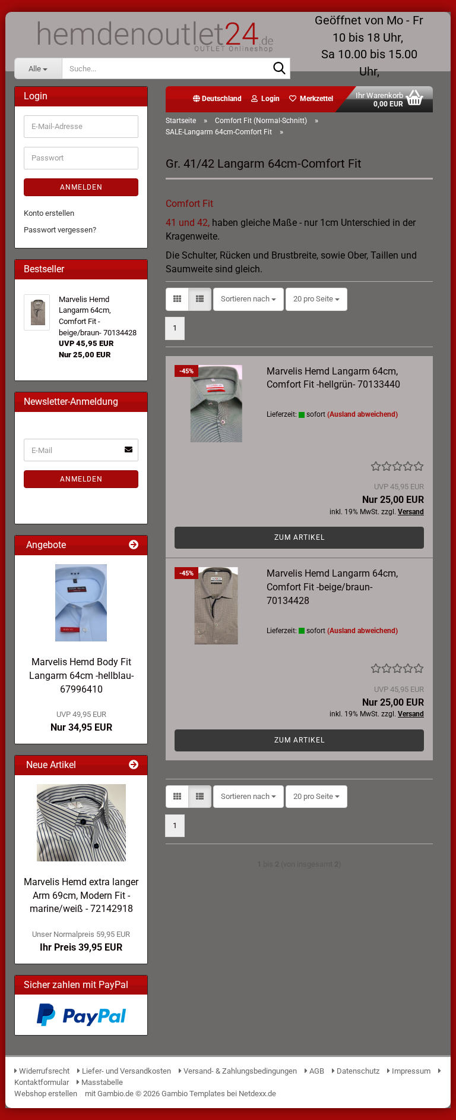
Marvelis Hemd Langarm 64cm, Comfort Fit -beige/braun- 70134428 (332, 587)
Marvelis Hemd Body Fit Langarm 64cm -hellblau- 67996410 (81, 675)
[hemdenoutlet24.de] (153, 35)
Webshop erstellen (45, 1093)
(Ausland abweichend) (362, 414)
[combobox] (248, 299)
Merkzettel (314, 99)
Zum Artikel (299, 537)
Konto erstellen (49, 213)
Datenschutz (357, 1070)
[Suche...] (279, 69)
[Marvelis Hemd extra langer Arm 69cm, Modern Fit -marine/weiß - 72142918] (81, 822)
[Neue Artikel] (133, 765)
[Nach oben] (423, 1102)
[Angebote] (133, 545)
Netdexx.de (257, 1093)
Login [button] (269, 99)
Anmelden (81, 187)
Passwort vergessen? (60, 229)
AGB (316, 1070)
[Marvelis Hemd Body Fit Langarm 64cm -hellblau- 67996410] (81, 602)
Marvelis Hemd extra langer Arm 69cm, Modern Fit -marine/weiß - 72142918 (81, 895)
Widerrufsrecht (43, 1070)
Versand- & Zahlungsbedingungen (240, 1070)
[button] (217, 99)
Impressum (410, 1070)
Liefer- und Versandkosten (125, 1070)
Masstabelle (101, 1082)
